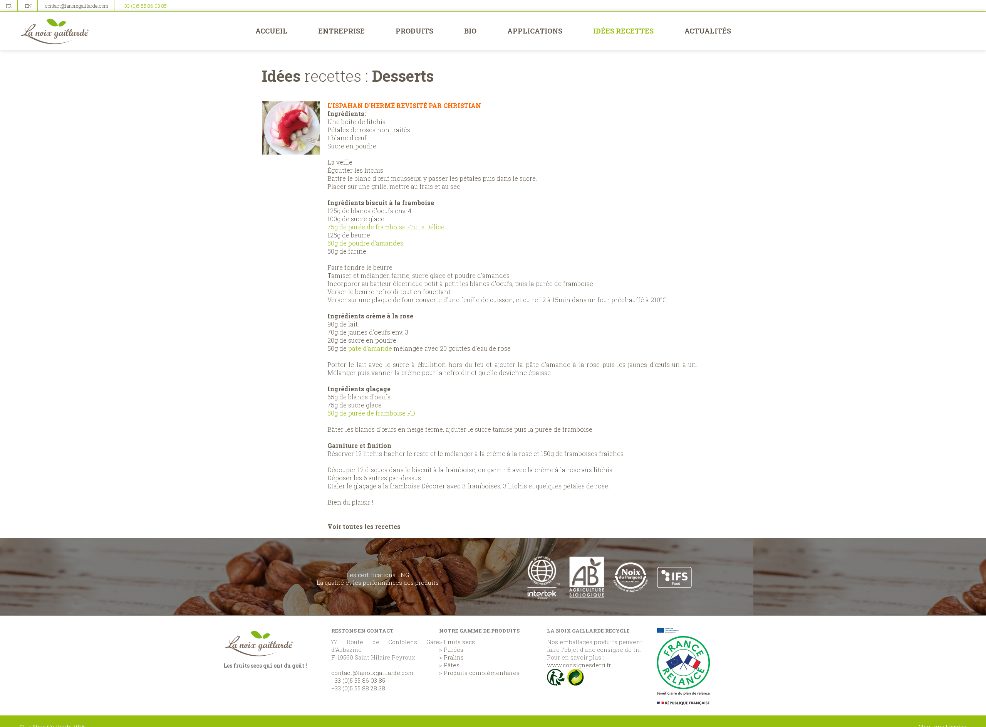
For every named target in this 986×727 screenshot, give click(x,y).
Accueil (271, 30)
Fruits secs (459, 642)
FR (9, 5)
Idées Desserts (348, 76)
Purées (453, 649)
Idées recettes (623, 30)
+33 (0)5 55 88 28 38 (358, 688)
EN (28, 5)
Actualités (707, 30)
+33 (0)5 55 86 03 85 (144, 5)
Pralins (454, 657)
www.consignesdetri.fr (579, 665)
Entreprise (341, 30)
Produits (414, 30)
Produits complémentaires (482, 673)
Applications (534, 30)
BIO (470, 30)
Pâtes (451, 665)
